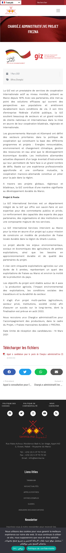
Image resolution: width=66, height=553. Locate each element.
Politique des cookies (9, 405)
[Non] (62, 540)
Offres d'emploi (17, 79)
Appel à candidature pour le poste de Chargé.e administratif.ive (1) (35, 354)
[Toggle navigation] (58, 10)
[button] (9, 372)
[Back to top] (53, 543)
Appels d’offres (31, 492)
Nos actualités (31, 486)
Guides (31, 504)
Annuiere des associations (31, 510)
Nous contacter (54, 405)
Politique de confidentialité (30, 405)
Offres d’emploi (31, 498)
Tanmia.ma (31, 480)
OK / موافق (18, 548)
